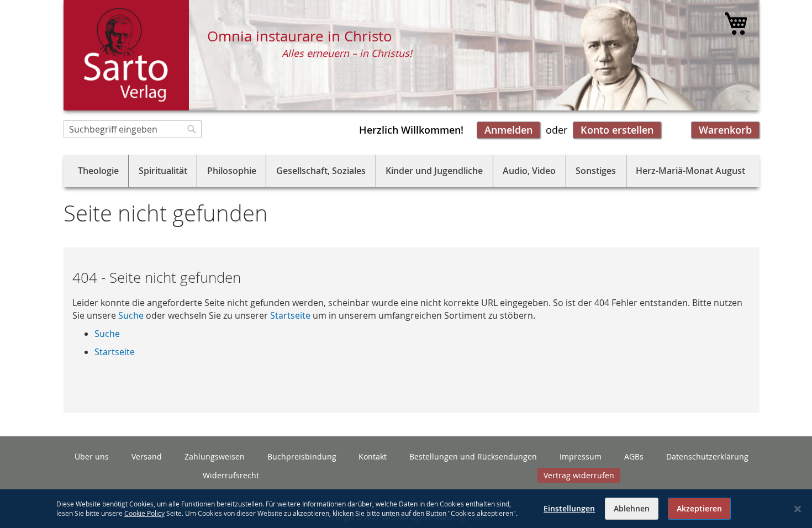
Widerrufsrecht (231, 475)
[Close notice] (797, 509)
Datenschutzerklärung (707, 456)
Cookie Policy (144, 513)
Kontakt (372, 456)
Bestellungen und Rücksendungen (473, 456)
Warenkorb (725, 129)
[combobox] (133, 129)
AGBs (634, 456)
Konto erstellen (617, 129)
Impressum (581, 456)
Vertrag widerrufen (579, 475)
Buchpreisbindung (301, 456)
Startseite (290, 315)
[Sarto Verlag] (126, 55)
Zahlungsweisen (214, 456)
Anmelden (508, 129)
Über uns (92, 456)
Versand (146, 456)
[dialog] (406, 508)
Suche (131, 315)
